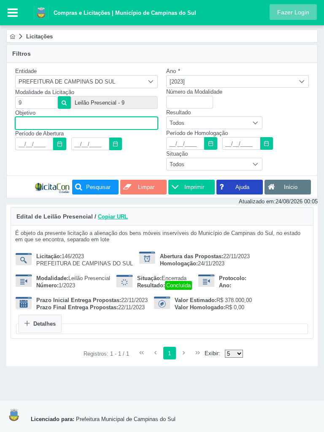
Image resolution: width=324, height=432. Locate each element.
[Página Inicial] (12, 36)
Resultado (178, 112)
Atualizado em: (257, 201)
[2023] (177, 81)
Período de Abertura (39, 133)
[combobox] (86, 81)
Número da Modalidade (194, 92)
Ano (173, 71)
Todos (177, 123)
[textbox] (36, 102)
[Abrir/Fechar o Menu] (12, 12)
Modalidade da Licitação (44, 92)
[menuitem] (12, 36)
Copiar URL (113, 216)
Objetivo (25, 113)
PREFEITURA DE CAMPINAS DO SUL (67, 81)
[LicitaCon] (52, 187)
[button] (293, 12)
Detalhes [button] (44, 324)
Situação (177, 154)
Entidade (26, 71)
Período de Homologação (197, 133)
